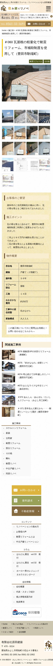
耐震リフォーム (13, 443)
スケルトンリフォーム (16, 428)
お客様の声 (21, 532)
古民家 (9, 438)
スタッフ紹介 (8, 632)
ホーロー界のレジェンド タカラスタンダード (28, 573)
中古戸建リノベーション (27, 542)
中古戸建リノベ (13, 468)
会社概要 (20, 586)
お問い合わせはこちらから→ (21, 331)
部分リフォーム (13, 448)
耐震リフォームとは (25, 537)
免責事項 (20, 602)
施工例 (11, 30)
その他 (9, 453)
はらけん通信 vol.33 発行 (28, 556)
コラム (26, 549)
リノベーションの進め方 (27, 526)
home (4, 30)
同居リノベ (11, 473)
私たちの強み (18, 624)
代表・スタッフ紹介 (25, 592)
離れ (8, 458)
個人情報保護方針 (24, 597)
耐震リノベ (11, 463)
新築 (8, 433)
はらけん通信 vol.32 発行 (28, 564)
